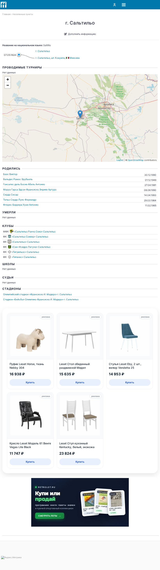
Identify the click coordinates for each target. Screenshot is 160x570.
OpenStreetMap (136, 160)
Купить (30, 382)
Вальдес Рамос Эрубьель (18, 179)
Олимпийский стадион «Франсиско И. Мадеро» (30, 294)
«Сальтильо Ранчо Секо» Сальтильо (34, 231)
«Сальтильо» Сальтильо (25, 241)
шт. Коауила (58, 57)
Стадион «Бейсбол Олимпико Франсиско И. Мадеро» (33, 299)
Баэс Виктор (10, 174)
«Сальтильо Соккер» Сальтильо (30, 236)
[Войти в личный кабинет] (114, 4)
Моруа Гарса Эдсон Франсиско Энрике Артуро (29, 189)
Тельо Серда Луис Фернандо (19, 199)
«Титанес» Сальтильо (24, 257)
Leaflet (119, 160)
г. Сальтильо (43, 51)
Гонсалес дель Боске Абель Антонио (24, 184)
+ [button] (7, 79)
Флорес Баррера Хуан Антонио (20, 204)
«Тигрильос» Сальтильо (25, 251)
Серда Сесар (10, 194)
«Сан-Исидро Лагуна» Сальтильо (31, 246)
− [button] (7, 85)
